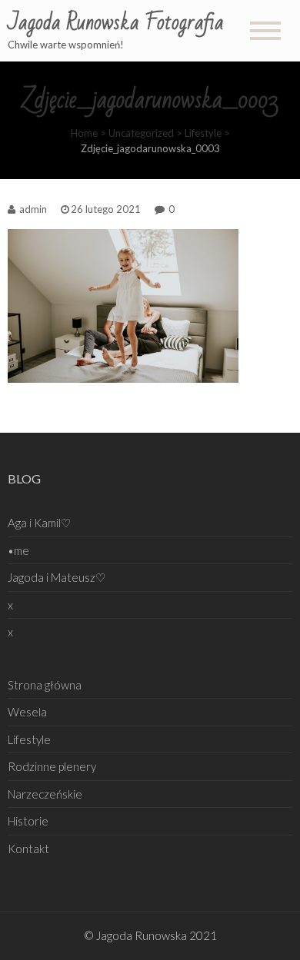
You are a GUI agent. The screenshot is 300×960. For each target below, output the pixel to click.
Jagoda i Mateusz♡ (56, 577)
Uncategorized (141, 133)
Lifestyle (203, 133)
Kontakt (28, 848)
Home (84, 133)
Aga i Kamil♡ (39, 523)
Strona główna (45, 685)
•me (18, 550)
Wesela (27, 712)
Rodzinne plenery (52, 766)
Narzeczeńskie (45, 794)
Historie (28, 821)
